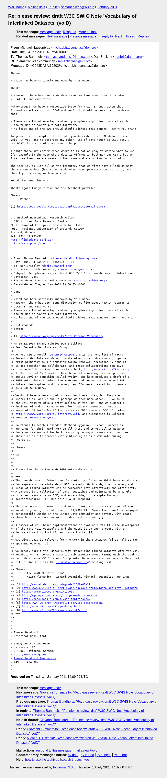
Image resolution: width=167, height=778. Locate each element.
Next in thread (125, 36)
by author (120, 755)
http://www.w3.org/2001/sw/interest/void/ (48, 413)
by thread (87, 755)
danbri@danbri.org (128, 56)
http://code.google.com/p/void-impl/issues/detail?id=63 (61, 206)
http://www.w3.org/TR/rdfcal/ (107, 369)
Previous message (82, 36)
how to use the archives (42, 759)
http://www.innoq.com (30, 654)
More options (88, 32)
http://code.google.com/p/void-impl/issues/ (56, 598)
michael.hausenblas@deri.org (74, 47)
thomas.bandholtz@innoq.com (68, 56)
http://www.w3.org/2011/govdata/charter (53, 606)
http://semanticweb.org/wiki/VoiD (48, 591)
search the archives (75, 759)
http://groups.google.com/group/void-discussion (59, 595)
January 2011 (107, 7)
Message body (50, 32)
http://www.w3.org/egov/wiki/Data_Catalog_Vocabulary (61, 336)
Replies (143, 36)
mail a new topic (85, 750)
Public (53, 7)
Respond (69, 32)
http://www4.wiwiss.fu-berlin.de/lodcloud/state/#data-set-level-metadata (80, 587)
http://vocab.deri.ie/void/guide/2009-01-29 (56, 584)
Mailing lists (36, 7)
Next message (56, 36)
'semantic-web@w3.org (72, 562)
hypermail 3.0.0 (64, 767)
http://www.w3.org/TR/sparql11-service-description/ (62, 602)
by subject (104, 755)
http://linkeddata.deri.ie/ (32, 239)
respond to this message (53, 750)
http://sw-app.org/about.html (33, 243)
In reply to (106, 36)
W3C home (16, 7)
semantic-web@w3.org (77, 7)
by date (73, 755)
